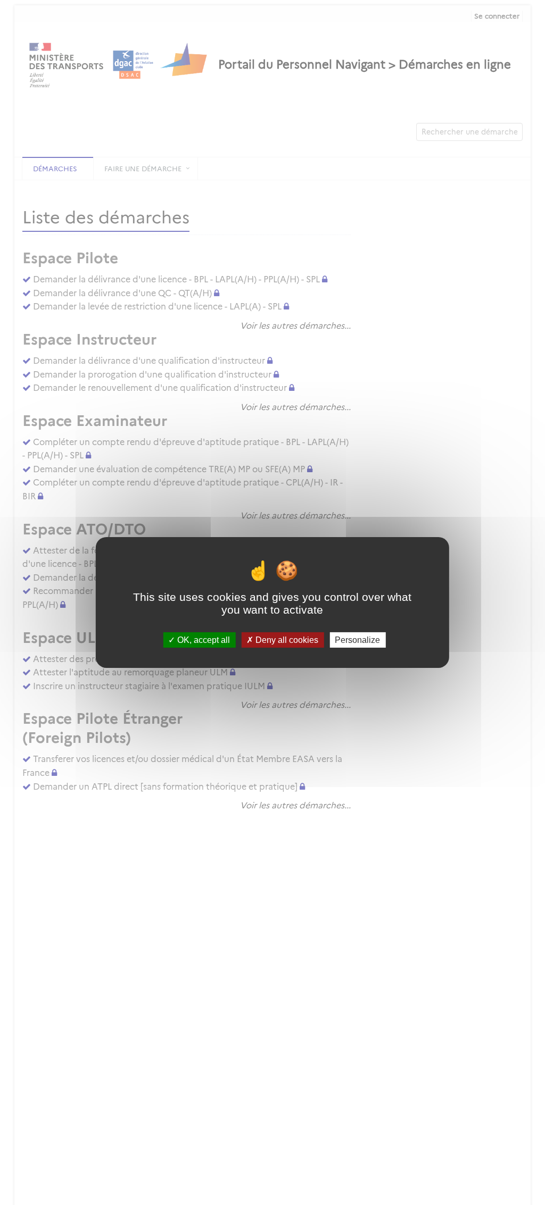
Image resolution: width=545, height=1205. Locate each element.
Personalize (357, 640)
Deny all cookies (285, 640)
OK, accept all (202, 640)
